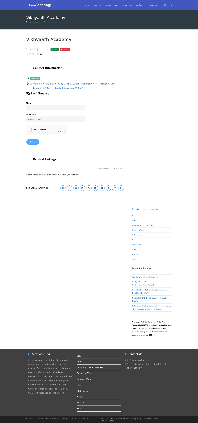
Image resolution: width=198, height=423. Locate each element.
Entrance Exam (138, 235)
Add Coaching (115, 418)
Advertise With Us (107, 420)
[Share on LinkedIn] (82, 188)
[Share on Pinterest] (76, 188)
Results (135, 254)
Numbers (31, 114)
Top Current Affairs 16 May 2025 (145, 277)
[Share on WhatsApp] (121, 188)
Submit (33, 142)
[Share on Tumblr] (108, 188)
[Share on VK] (95, 188)
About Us (104, 418)
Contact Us (125, 418)
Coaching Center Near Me (142, 225)
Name (29, 103)
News (134, 249)
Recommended (103, 168)
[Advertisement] (152, 76)
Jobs (134, 240)
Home (28, 22)
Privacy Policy (136, 418)
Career (134, 220)
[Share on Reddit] (102, 188)
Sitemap (155, 418)
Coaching (37, 22)
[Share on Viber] (89, 188)
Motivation (136, 244)
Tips (134, 259)
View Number (35, 78)
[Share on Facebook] (69, 188)
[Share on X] (63, 188)
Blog (134, 215)
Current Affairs (138, 230)
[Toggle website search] (171, 5)
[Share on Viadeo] (114, 188)
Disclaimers (147, 418)
